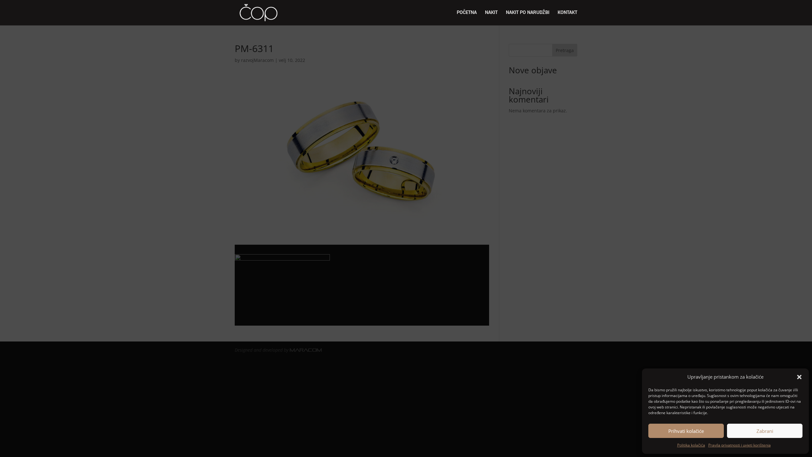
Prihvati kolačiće (686, 431)
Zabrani (764, 431)
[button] (799, 377)
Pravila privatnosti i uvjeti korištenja (739, 445)
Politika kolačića (691, 445)
